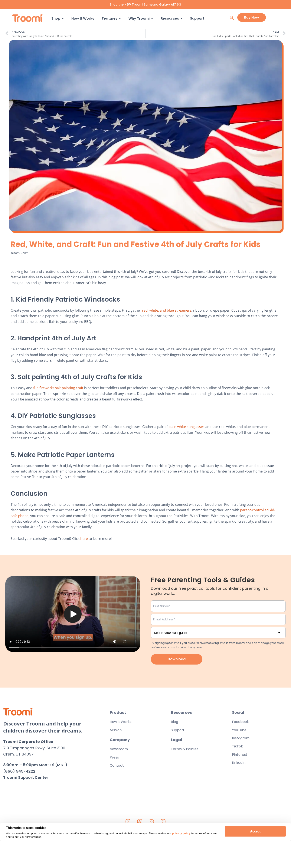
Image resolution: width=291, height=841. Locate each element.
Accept (255, 831)
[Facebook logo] (139, 821)
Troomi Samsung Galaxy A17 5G (156, 4)
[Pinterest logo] (163, 821)
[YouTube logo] (151, 821)
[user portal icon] (231, 18)
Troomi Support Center (25, 777)
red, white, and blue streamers (166, 310)
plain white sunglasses (187, 426)
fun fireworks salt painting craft (58, 388)
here (84, 538)
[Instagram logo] (128, 821)
